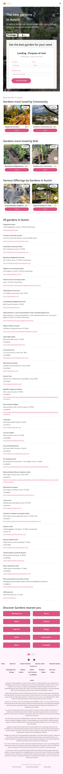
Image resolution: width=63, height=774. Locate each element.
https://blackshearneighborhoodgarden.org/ (17, 263)
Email (33, 62)
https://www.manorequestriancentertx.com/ (17, 574)
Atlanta (46, 613)
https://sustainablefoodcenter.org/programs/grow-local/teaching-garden (25, 467)
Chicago (46, 629)
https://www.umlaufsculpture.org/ (13, 560)
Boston (16, 645)
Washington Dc (17, 613)
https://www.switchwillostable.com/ (14, 345)
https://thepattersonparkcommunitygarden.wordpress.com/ (22, 285)
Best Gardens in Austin (13, 97)
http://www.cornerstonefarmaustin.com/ (15, 358)
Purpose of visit (16, 70)
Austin (53, 672)
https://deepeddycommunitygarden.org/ (15, 252)
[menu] (31, 660)
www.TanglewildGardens (10, 230)
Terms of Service (16, 767)
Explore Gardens (25, 663)
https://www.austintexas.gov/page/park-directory (18, 320)
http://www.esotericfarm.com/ (12, 384)
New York (17, 629)
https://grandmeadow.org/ (11, 307)
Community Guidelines (32, 767)
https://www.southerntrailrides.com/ (14, 534)
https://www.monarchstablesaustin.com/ (15, 547)
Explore (17, 130)
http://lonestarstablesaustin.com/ (13, 440)
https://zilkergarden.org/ (10, 371)
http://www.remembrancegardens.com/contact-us (18, 495)
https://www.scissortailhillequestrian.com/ (16, 454)
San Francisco (46, 637)
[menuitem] (29, 660)
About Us (12, 663)
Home (3, 663)
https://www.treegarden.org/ (12, 427)
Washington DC (11, 670)
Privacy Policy (47, 767)
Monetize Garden (54, 663)
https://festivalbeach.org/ (11, 296)
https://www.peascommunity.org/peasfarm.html (18, 587)
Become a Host (40, 663)
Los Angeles (46, 645)
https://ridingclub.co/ (9, 598)
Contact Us (33, 666)
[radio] (28, 127)
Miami (17, 621)
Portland (46, 621)
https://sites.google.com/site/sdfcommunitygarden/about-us (22, 521)
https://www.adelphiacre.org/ (12, 274)
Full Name (15, 62)
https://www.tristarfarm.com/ (12, 508)
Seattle (16, 637)
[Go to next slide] (56, 119)
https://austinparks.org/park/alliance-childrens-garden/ (20, 331)
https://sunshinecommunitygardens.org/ (15, 241)
